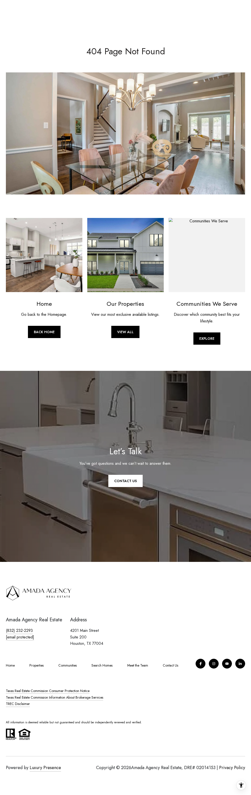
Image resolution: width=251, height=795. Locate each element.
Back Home (44, 331)
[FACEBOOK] (200, 664)
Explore (206, 338)
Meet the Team (137, 665)
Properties (36, 665)
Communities (67, 665)
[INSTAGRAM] (214, 664)
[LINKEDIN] (240, 664)
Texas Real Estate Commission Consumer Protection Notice (47, 690)
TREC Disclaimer (18, 703)
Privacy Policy (232, 767)
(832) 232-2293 (19, 630)
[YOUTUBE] (227, 664)
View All (125, 331)
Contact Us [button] (125, 480)
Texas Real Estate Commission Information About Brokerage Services (54, 697)
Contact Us (170, 665)
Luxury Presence (45, 767)
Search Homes (102, 665)
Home (10, 665)
